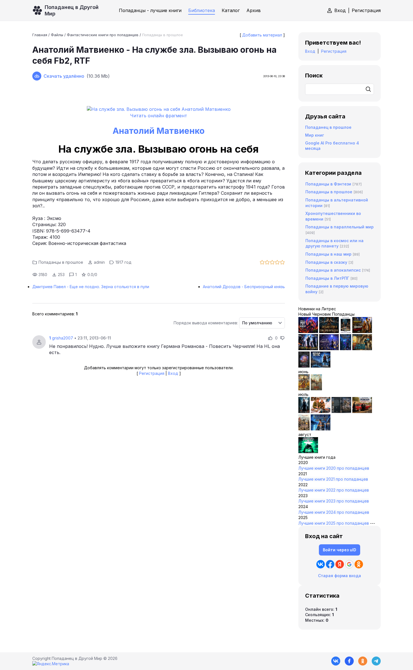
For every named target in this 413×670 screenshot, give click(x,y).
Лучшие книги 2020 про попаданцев (333, 468)
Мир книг (314, 135)
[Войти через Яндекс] (339, 564)
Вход (340, 10)
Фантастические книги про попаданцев (103, 35)
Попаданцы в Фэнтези (328, 184)
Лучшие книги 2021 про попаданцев (333, 479)
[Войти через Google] (349, 564)
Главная (39, 35)
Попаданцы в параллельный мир (339, 226)
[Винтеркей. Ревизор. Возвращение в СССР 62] (345, 331)
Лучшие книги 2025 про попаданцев (333, 523)
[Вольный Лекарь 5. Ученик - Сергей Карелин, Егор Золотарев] (320, 428)
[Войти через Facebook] (330, 564)
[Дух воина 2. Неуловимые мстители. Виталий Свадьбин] (304, 428)
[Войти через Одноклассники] (359, 564)
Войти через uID (339, 549)
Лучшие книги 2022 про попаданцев (333, 490)
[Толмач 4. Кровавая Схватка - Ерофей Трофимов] (341, 411)
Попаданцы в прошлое (162, 35)
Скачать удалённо (64, 76)
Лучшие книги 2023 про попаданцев (333, 501)
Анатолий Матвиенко (159, 131)
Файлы (57, 35)
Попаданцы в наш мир (328, 254)
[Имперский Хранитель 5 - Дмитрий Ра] (329, 348)
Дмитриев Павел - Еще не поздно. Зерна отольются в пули (90, 286)
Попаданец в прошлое (328, 127)
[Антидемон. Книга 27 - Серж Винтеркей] (304, 411)
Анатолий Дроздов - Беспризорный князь (244, 286)
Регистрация (366, 10)
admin (99, 262)
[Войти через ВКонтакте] (320, 564)
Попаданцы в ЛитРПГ (327, 278)
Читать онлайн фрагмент (158, 115)
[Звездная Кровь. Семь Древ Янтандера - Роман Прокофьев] (329, 331)
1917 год (123, 262)
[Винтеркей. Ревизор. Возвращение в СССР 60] (320, 411)
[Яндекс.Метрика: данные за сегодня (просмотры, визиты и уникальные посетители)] (50, 664)
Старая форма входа (339, 575)
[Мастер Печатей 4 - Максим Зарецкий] (362, 348)
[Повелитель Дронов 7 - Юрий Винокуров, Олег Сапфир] (308, 348)
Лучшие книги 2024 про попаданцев (333, 512)
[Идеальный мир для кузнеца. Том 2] (308, 331)
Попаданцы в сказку (326, 262)
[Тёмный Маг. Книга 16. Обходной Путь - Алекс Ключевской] (345, 348)
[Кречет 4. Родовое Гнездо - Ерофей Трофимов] (304, 388)
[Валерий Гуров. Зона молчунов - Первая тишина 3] (362, 331)
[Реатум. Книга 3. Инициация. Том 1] (304, 366)
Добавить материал (262, 35)
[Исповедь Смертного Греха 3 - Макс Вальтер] (308, 451)
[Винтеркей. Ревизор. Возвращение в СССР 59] (316, 388)
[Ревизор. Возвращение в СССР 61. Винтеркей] (362, 411)
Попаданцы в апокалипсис (333, 270)
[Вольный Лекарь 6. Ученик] (320, 366)
